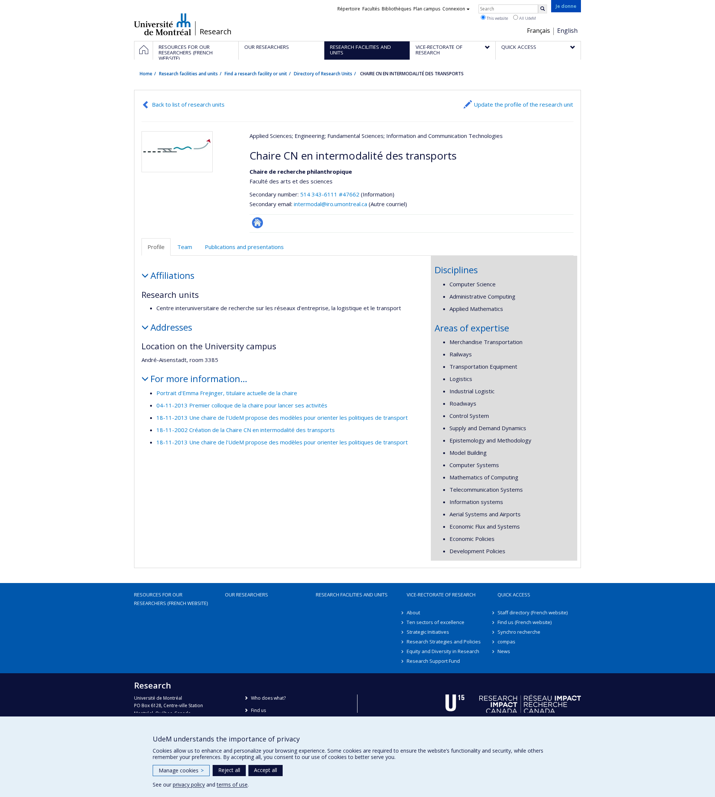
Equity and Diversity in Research (443, 651)
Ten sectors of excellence (435, 622)
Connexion (453, 9)
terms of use (232, 784)
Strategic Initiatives (428, 632)
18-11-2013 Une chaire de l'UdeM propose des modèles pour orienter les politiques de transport (282, 417)
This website (497, 18)
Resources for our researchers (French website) (171, 598)
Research (216, 31)
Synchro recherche (519, 632)
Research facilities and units (188, 73)
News (504, 651)
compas (506, 641)
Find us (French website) (525, 622)
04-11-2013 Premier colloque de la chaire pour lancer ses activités (241, 405)
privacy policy (189, 784)
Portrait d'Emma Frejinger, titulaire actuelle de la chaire (226, 393)
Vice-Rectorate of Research (441, 594)
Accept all (265, 770)
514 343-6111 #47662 (329, 194)
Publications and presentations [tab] (244, 247)
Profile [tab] (156, 247)
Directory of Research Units (323, 73)
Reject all (229, 770)
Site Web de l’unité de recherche (257, 223)
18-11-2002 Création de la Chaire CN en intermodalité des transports (245, 430)
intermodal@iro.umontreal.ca (330, 204)
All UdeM (527, 18)
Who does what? (268, 698)
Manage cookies (181, 770)
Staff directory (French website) (533, 612)
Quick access (514, 594)
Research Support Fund (433, 661)
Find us (258, 710)
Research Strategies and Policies (444, 641)
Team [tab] (184, 247)
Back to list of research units (188, 104)
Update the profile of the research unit (523, 104)
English (567, 30)
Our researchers (246, 594)
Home (146, 73)
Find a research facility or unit (256, 73)
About (413, 612)
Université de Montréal (162, 24)
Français (538, 30)
